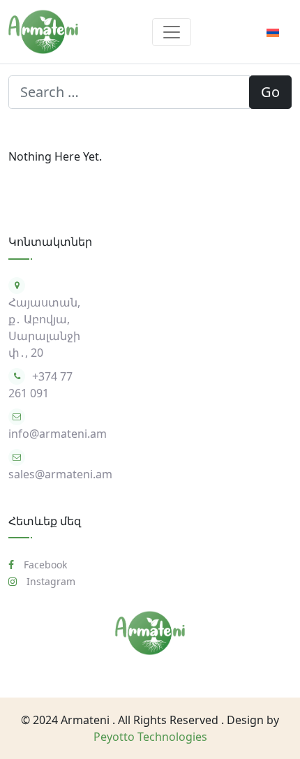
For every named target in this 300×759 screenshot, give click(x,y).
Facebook (44, 564)
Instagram (49, 581)
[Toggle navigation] (171, 32)
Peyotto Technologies (150, 736)
